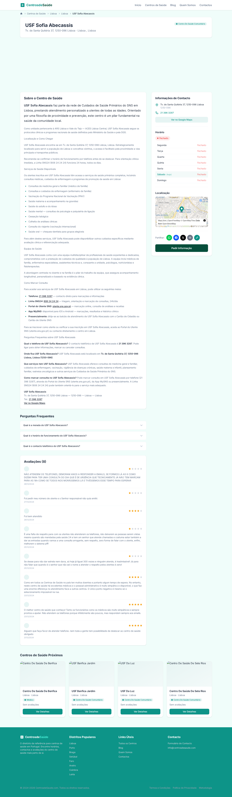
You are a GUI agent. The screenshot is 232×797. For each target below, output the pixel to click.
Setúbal (73, 756)
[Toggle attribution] (204, 220)
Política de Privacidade (184, 787)
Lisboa (53, 13)
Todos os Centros (128, 743)
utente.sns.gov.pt (62, 306)
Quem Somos (188, 5)
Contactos (205, 5)
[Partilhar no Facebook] (176, 238)
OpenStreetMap (169, 223)
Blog (173, 5)
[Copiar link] (197, 238)
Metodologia (205, 787)
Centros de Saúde (156, 5)
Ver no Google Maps (34, 403)
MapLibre (162, 220)
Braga (72, 752)
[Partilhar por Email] (190, 238)
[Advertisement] (116, 65)
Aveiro (72, 765)
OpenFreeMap (174, 220)
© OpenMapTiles (188, 220)
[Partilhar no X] (183, 238)
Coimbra (73, 770)
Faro (71, 761)
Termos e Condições (159, 787)
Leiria (72, 774)
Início (138, 5)
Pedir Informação (181, 248)
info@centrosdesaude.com (182, 747)
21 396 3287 (45, 296)
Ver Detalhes (42, 711)
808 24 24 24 (51, 301)
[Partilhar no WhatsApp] (169, 238)
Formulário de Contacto (180, 743)
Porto (72, 747)
